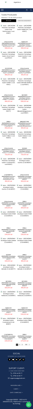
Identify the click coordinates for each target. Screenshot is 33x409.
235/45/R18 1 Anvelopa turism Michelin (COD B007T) (8, 284)
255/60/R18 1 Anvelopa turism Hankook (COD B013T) (25, 311)
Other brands (8, 42)
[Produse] (2, 10)
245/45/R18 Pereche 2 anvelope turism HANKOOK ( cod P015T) (25, 45)
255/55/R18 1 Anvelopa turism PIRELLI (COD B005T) (25, 337)
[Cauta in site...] (31, 10)
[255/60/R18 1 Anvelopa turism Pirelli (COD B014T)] (8, 218)
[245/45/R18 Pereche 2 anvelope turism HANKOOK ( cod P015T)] (24, 32)
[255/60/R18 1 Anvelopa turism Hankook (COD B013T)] (24, 298)
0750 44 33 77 (17, 376)
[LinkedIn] (16, 359)
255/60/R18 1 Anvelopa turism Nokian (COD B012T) (8, 257)
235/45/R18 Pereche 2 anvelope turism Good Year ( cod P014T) (8, 71)
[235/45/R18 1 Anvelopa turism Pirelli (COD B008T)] (24, 245)
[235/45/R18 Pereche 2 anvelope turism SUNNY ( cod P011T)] (8, 85)
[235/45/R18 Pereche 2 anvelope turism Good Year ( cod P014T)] (8, 59)
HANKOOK (24, 42)
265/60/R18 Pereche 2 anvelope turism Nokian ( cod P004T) (24, 151)
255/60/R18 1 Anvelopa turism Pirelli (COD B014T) (8, 231)
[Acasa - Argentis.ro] (16, 4)
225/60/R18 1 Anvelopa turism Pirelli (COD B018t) (24, 204)
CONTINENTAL (8, 175)
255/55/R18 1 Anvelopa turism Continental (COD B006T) (8, 337)
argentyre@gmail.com (17, 378)
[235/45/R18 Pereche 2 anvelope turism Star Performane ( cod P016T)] (8, 32)
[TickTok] (19, 359)
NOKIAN (24, 148)
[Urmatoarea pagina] (29, 345)
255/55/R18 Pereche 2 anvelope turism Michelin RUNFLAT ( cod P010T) (24, 98)
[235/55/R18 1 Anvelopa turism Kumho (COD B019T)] (8, 192)
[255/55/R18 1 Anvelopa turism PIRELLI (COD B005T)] (24, 325)
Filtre (9, 20)
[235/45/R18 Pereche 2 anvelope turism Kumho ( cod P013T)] (24, 59)
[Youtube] (13, 359)
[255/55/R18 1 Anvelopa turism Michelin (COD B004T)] (24, 272)
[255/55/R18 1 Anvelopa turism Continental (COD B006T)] (8, 325)
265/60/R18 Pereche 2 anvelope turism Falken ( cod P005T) (8, 151)
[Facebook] (9, 359)
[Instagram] (23, 359)
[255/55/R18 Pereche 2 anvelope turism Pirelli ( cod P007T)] (8, 112)
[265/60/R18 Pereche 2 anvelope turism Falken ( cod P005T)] (8, 138)
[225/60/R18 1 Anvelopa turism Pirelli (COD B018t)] (24, 192)
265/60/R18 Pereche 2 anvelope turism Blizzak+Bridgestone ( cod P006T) (25, 124)
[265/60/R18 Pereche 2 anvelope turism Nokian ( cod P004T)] (24, 138)
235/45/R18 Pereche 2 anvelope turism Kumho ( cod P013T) (24, 71)
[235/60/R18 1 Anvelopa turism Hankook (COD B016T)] (8, 298)
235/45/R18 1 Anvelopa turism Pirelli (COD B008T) (25, 257)
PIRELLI (8, 121)
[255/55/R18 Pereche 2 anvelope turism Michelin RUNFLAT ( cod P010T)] (24, 85)
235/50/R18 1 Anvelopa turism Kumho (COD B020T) (24, 178)
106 (26, 344)
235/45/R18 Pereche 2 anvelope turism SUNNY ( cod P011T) (8, 98)
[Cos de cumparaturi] (27, 10)
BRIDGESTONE (24, 121)
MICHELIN (24, 95)
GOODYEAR (8, 68)
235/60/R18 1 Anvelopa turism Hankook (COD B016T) (8, 311)
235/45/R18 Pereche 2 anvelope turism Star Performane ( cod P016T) (8, 45)
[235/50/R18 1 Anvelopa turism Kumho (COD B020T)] (24, 165)
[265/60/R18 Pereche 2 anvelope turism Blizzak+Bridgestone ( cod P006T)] (24, 112)
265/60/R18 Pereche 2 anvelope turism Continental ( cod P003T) (8, 178)
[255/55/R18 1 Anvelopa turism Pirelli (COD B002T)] (24, 218)
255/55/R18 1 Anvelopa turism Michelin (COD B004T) (25, 284)
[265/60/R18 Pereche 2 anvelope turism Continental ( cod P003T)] (8, 165)
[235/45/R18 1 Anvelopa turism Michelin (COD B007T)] (8, 272)
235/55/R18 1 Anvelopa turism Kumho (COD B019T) (8, 204)
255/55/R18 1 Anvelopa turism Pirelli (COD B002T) (25, 231)
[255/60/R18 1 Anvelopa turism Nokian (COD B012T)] (8, 245)
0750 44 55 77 (17, 373)
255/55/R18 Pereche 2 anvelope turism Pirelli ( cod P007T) (8, 124)
